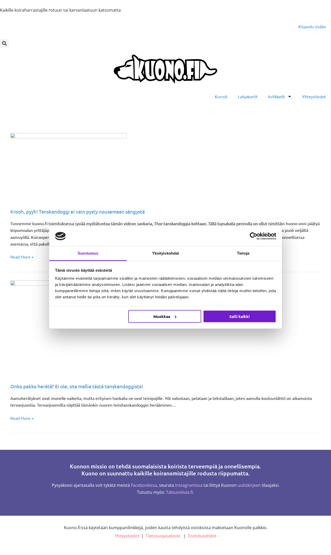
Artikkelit (276, 96)
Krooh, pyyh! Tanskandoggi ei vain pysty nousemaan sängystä (77, 211)
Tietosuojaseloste (163, 536)
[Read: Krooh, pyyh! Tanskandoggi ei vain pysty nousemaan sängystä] (68, 166)
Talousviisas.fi (179, 492)
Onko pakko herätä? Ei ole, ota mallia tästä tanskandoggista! (76, 386)
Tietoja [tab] (243, 253)
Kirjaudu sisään (312, 26)
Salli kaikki (239, 316)
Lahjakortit (248, 96)
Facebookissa (144, 485)
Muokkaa (161, 316)
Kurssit (221, 96)
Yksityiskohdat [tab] (165, 253)
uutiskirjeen (249, 485)
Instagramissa (188, 485)
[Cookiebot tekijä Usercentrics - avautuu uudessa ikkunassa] (253, 236)
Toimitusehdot (202, 536)
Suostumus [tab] (88, 253)
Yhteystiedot (314, 96)
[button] (4, 43)
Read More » (22, 256)
